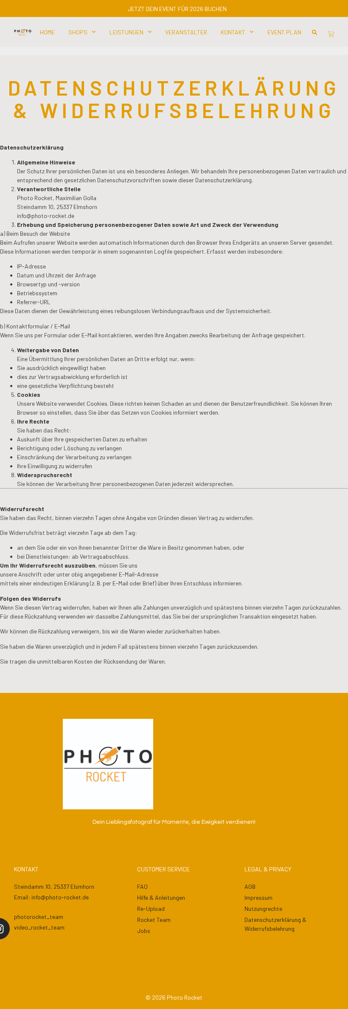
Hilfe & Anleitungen (161, 897)
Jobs (143, 930)
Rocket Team (154, 919)
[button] (314, 32)
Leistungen (126, 32)
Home (47, 32)
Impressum (258, 897)
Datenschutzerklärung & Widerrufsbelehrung (275, 924)
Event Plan (284, 32)
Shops (77, 32)
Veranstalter (186, 32)
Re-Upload (151, 908)
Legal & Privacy (267, 869)
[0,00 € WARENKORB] (331, 34)
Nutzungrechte (263, 908)
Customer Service (163, 869)
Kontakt (233, 32)
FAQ (142, 886)
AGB (249, 886)
